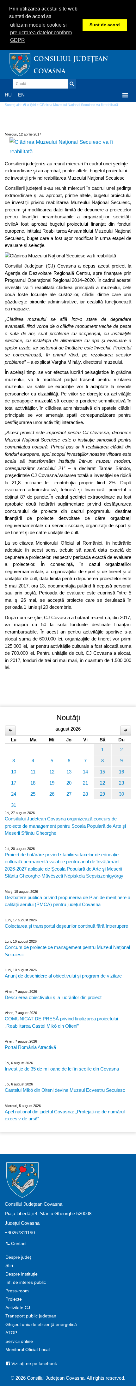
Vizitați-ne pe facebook (33, 1363)
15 (102, 771)
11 (33, 771)
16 (121, 771)
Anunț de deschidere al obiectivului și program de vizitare (63, 975)
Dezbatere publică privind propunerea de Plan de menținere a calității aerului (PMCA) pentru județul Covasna (67, 901)
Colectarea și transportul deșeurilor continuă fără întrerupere (66, 926)
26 (51, 794)
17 (13, 783)
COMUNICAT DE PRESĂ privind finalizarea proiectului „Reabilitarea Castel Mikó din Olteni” (61, 1022)
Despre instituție (21, 1274)
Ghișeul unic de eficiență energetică (41, 1324)
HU (8, 94)
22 (102, 783)
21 (85, 783)
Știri (33, 105)
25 (32, 794)
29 (102, 794)
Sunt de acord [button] (105, 25)
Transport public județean (30, 1316)
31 (13, 805)
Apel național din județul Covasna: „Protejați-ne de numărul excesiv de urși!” (65, 1115)
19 (51, 783)
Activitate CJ (17, 1307)
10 (13, 771)
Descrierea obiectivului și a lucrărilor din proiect (53, 997)
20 (68, 783)
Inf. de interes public (25, 1282)
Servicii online (19, 1341)
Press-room (17, 1291)
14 (85, 771)
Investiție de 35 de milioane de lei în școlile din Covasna (62, 1068)
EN (21, 94)
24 (13, 794)
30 (121, 794)
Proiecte (13, 1299)
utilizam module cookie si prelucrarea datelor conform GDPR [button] (41, 32)
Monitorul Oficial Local (27, 1349)
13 (68, 771)
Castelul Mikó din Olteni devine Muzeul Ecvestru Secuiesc (65, 1090)
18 (32, 783)
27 (68, 794)
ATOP (11, 1332)
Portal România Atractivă (30, 1047)
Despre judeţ (18, 1257)
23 (121, 783)
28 (85, 794)
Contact (18, 1243)
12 (51, 771)
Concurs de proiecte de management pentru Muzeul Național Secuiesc (67, 951)
